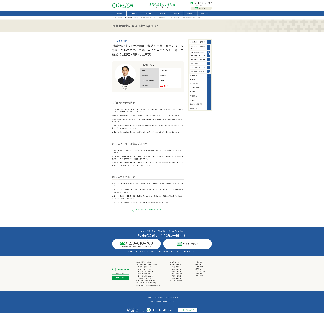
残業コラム (204, 13)
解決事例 (176, 13)
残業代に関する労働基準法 (198, 47)
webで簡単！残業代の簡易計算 (145, 280)
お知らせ (149, 297)
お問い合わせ (202, 8)
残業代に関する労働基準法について (148, 264)
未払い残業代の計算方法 (198, 59)
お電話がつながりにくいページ (172, 251)
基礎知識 (119, 13)
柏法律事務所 (176, 267)
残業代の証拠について (197, 52)
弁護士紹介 (133, 13)
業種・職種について (197, 63)
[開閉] (209, 42)
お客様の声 (193, 100)
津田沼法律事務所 (177, 274)
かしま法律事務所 (177, 280)
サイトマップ (174, 297)
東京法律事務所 (176, 264)
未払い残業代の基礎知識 (197, 42)
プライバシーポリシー (160, 297)
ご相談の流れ (162, 13)
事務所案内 (190, 13)
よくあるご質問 (195, 88)
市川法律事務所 (176, 269)
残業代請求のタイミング (198, 56)
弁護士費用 (148, 13)
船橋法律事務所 (176, 271)
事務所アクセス (174, 262)
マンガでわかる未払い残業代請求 (146, 283)
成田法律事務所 (176, 278)
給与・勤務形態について (198, 67)
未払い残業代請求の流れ (198, 71)
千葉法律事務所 (176, 276)
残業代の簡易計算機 (196, 104)
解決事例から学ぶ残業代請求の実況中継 (148, 285)
